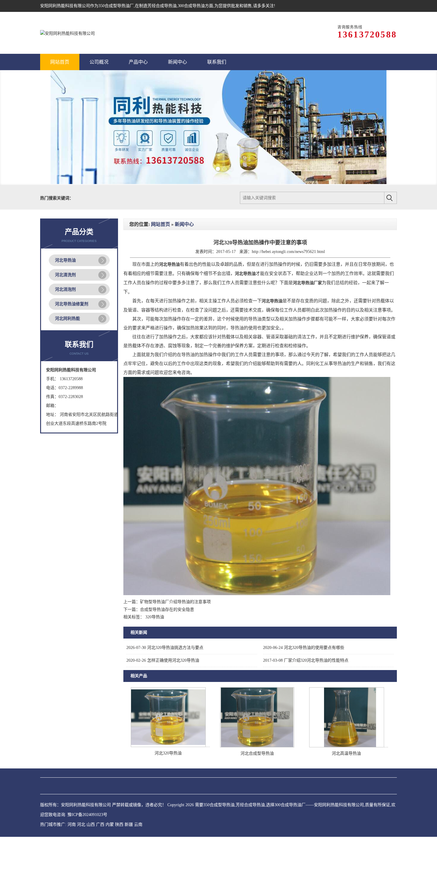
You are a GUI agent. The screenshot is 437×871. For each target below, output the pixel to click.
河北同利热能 (67, 342)
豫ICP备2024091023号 (87, 839)
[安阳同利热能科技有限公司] (67, 33)
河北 (81, 848)
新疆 (129, 848)
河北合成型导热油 (257, 777)
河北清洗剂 (65, 298)
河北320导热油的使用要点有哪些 (303, 671)
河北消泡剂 (65, 313)
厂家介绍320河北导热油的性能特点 (305, 684)
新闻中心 (184, 248)
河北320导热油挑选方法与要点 (164, 671)
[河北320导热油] (168, 769)
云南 (138, 848)
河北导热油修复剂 (71, 328)
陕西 (119, 848)
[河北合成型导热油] (257, 770)
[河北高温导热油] (346, 770)
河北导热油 (65, 284)
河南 (71, 848)
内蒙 (110, 848)
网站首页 (160, 248)
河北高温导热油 (346, 777)
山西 (91, 848)
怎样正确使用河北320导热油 (162, 684)
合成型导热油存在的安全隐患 (167, 633)
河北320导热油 (168, 777)
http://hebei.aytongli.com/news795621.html (288, 275)
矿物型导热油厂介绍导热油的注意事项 (175, 626)
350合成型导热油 (114, 6)
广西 (100, 848)
